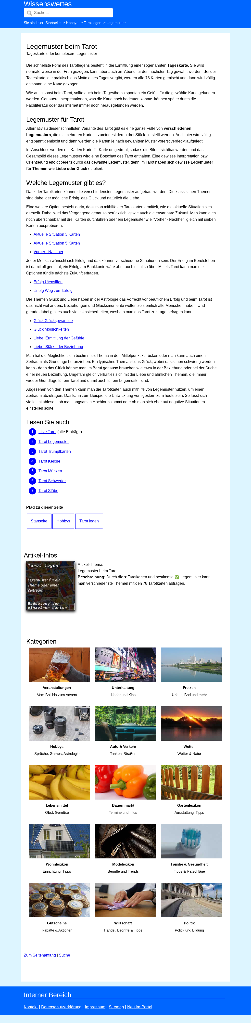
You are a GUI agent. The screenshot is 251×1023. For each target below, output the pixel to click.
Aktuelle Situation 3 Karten (57, 234)
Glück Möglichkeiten (51, 329)
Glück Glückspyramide (53, 321)
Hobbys (72, 23)
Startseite (53, 23)
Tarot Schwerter (52, 481)
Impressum (95, 1007)
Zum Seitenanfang (40, 955)
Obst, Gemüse (57, 809)
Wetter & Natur (189, 750)
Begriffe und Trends (123, 867)
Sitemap (116, 1007)
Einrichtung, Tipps (57, 867)
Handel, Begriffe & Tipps (123, 926)
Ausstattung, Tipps (189, 809)
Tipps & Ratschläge (189, 867)
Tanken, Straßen (123, 750)
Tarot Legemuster (53, 442)
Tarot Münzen (50, 471)
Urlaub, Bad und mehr (189, 691)
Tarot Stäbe (48, 491)
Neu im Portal (139, 1007)
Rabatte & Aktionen (57, 926)
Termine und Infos (123, 809)
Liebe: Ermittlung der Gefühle (59, 338)
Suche (64, 955)
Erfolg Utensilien (48, 282)
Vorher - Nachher (48, 252)
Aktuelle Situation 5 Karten (57, 243)
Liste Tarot (47, 432)
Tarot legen (92, 23)
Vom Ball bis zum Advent (57, 691)
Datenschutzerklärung (61, 1007)
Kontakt (31, 1007)
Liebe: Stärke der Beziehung (58, 347)
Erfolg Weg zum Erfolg (53, 290)
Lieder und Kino (123, 691)
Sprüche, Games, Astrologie (56, 750)
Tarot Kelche (49, 461)
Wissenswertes (48, 4)
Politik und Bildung (189, 926)
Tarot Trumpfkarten (54, 451)
